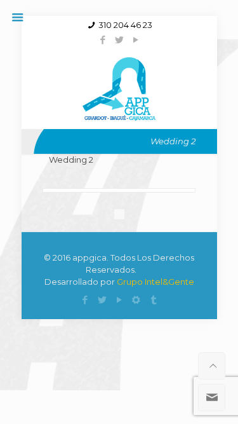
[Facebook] (102, 40)
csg (145, 269)
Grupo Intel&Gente (155, 282)
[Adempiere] (136, 300)
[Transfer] (153, 300)
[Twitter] (119, 40)
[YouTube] (135, 40)
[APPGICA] (119, 88)
